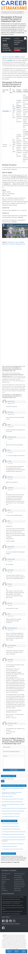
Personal (8, 60)
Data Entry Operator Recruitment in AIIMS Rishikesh (13, 811)
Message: (5, 756)
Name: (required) (6, 747)
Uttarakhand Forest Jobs (19, 883)
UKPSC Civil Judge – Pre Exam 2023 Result (11, 913)
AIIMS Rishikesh (17, 888)
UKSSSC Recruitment (6, 873)
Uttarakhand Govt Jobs (8, 853)
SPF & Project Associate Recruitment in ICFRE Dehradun (13, 837)
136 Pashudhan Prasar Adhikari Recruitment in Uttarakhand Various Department (12, 793)
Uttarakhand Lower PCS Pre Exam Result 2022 (12, 911)
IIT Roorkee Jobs (17, 890)
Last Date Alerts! (16, 951)
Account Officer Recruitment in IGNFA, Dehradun (12, 801)
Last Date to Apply (6, 50)
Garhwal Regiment (18, 875)
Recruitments (12, 244)
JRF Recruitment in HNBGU (7, 796)
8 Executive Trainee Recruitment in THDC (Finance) (12, 843)
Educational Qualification (5, 45)
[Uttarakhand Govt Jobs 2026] (14, 5)
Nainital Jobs (5, 244)
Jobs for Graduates (19, 242)
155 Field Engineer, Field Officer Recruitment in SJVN (13, 834)
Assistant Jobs (10, 242)
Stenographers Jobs (20, 244)
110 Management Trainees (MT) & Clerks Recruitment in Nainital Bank (14, 840)
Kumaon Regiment (18, 877)
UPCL (3, 885)
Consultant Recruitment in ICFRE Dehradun (11, 829)
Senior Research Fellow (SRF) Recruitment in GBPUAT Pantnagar (13, 805)
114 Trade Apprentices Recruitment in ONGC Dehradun (13, 831)
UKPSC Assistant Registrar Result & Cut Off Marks (13, 897)
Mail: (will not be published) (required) (11, 751)
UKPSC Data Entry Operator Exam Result (11, 899)
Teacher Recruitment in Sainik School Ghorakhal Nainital (14, 808)
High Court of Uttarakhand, (10, 56)
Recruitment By (6, 48)
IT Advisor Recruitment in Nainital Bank (10, 823)
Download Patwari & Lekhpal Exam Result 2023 (12, 905)
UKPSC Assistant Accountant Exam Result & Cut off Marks (13, 908)
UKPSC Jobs (4, 875)
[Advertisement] (14, 305)
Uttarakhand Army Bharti (19, 873)
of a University (19, 107)
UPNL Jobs (4, 881)
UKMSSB (3, 883)
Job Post (4, 40)
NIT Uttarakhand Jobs (18, 879)
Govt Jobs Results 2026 (8, 893)
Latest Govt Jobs (9, 951)
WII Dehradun (4, 890)
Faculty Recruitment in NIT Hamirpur (9, 846)
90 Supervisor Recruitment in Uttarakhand (11, 813)
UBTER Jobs (4, 877)
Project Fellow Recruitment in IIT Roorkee (10, 816)
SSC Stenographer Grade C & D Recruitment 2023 (12, 849)
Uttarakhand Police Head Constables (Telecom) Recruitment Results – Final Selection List (12, 902)
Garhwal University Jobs (19, 881)
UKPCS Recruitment (6, 879)
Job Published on (6, 38)
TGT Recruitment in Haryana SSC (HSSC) (10, 826)
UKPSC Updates (24, 951)
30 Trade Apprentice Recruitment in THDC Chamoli (12, 799)
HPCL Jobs (4, 888)
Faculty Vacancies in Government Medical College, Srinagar (12, 789)
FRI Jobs (3, 886)
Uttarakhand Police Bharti (19, 885)
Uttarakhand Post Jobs (19, 886)
